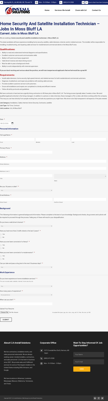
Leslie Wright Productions (36, 398)
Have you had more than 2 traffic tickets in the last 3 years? (20, 231)
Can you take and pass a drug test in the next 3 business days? (21, 263)
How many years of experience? (11, 291)
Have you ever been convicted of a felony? (15, 242)
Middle (38, 142)
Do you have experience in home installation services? (18, 278)
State (55, 181)
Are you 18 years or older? (9, 186)
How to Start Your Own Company (98, 2)
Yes (4, 234)
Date (2, 119)
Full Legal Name (6, 135)
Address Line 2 (4, 171)
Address (3, 157)
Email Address (5, 195)
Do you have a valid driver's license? (12, 222)
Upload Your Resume (7, 309)
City (1, 178)
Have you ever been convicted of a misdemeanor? (17, 252)
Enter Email (3, 202)
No (3, 237)
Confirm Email (58, 202)
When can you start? (7, 300)
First (1, 142)
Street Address (4, 164)
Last (73, 142)
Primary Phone (5, 148)
